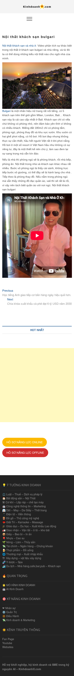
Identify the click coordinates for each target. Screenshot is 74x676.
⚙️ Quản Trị (9, 612)
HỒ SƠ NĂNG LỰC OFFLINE (25, 452)
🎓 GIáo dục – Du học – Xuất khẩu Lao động (29, 526)
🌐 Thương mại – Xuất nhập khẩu (22, 554)
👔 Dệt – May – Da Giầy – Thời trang (24, 510)
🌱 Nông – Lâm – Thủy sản (18, 542)
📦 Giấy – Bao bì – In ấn (17, 534)
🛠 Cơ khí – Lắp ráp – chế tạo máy (23, 502)
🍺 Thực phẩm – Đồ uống (17, 550)
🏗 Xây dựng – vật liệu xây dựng (21, 558)
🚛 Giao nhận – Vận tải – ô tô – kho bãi (26, 530)
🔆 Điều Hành (10, 616)
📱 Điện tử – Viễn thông (16, 514)
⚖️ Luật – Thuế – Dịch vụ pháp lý (22, 494)
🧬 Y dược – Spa (12, 562)
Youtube (7, 643)
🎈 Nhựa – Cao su (13, 538)
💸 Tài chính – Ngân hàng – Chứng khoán (27, 546)
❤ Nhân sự (9, 608)
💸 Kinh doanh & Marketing (18, 620)
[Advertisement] (37, 385)
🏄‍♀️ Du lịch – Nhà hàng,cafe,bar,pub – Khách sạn (31, 566)
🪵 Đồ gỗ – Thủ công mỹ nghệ (20, 518)
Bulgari (6, 110)
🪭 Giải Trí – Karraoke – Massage (22, 522)
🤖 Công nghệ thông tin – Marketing (24, 506)
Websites (7, 647)
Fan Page (8, 639)
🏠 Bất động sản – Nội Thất (18, 498)
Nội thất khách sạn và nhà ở (19, 45)
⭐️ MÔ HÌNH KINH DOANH (18, 585)
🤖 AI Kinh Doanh (13, 589)
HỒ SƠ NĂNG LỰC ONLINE (24, 442)
